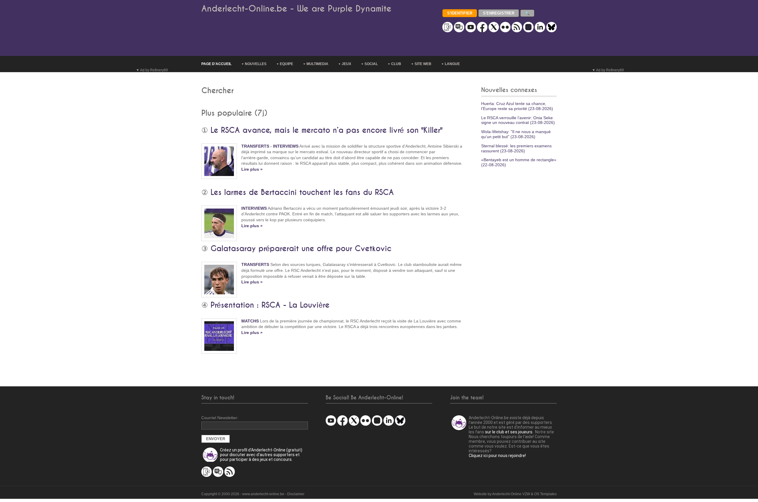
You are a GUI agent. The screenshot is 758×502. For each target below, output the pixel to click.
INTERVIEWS (285, 146)
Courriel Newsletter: (219, 417)
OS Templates (545, 494)
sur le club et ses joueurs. (509, 432)
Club (396, 64)
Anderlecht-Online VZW (511, 494)
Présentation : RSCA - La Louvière (270, 305)
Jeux (346, 64)
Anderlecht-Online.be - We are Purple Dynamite (296, 8)
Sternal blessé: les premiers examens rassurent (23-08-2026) (516, 148)
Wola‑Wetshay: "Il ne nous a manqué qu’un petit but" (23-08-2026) (516, 134)
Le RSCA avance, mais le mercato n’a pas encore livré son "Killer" (326, 130)
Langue (452, 64)
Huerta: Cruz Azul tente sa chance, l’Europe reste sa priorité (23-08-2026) (517, 106)
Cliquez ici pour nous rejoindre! (497, 455)
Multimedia (317, 64)
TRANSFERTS (255, 146)
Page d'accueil (216, 64)
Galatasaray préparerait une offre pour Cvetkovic (301, 249)
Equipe (286, 64)
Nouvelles (255, 64)
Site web (423, 64)
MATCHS (250, 321)
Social (371, 64)
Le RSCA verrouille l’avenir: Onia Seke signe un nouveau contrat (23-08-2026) (518, 120)
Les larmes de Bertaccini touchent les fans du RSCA (302, 192)
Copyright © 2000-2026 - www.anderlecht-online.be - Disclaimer (252, 494)
